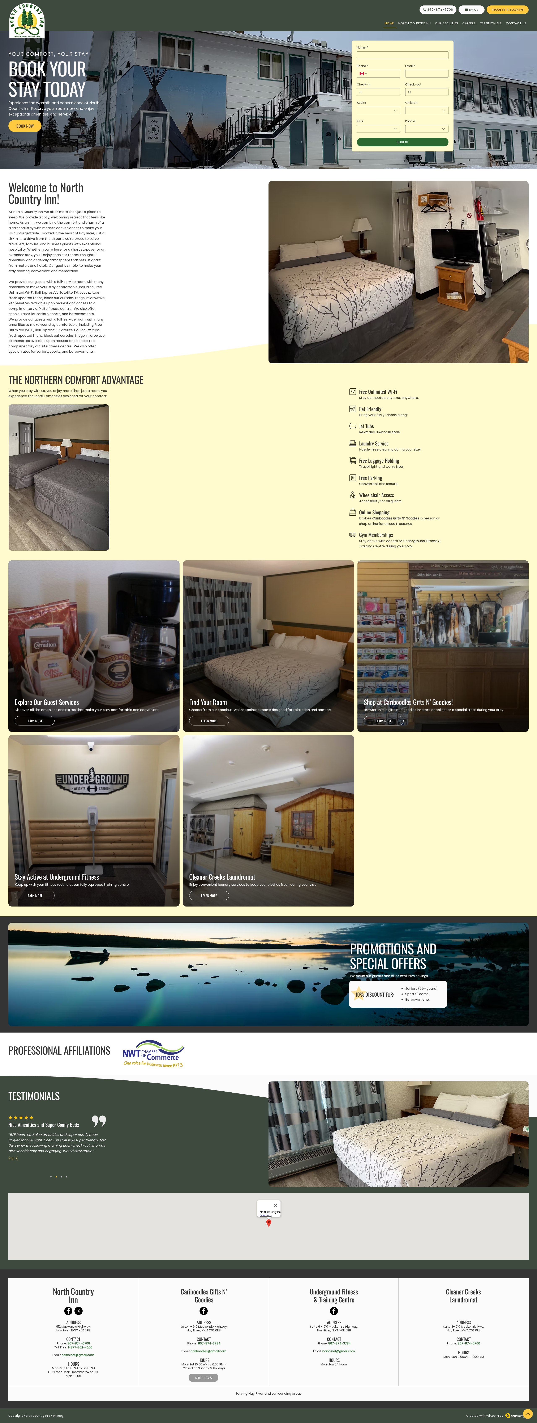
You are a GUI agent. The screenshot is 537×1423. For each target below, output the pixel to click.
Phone (362, 66)
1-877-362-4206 (80, 1347)
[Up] (528, 1414)
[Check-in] (361, 92)
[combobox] (378, 110)
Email (410, 66)
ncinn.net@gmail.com (78, 1355)
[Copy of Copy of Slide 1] (61, 1176)
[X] (78, 1311)
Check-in (363, 85)
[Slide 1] (51, 1176)
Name (362, 48)
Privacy (58, 1416)
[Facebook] (68, 1311)
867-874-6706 (79, 1343)
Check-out (413, 85)
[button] (414, 23)
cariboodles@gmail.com (208, 1351)
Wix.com (492, 1416)
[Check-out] (409, 92)
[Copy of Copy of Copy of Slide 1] (66, 1176)
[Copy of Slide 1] (56, 1176)
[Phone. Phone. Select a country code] (364, 73)
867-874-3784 (209, 1343)
